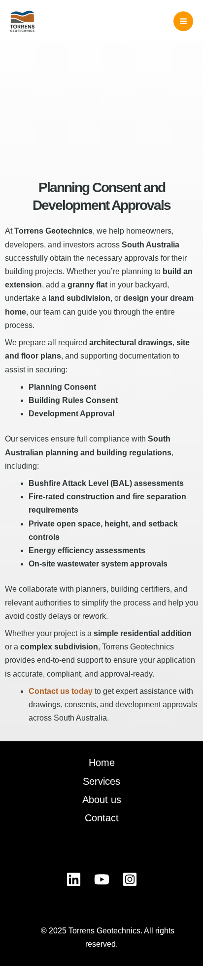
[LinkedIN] (73, 879)
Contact (102, 817)
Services (101, 781)
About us (101, 799)
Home (102, 762)
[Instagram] (129, 879)
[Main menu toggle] (183, 21)
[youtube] (101, 879)
